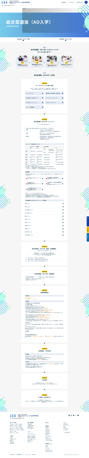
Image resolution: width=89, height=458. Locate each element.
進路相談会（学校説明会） (31, 436)
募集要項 (11, 440)
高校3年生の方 (47, 431)
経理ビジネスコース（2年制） (14, 432)
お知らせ (47, 422)
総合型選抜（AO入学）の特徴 (23, 39)
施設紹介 (46, 446)
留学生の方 (47, 434)
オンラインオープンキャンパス (32, 434)
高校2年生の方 (47, 430)
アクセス (72, 2)
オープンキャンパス (87, 221)
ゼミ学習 (46, 445)
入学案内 (11, 436)
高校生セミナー (87, 238)
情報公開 (33, 454)
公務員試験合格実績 (30, 425)
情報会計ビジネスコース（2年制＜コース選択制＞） (17, 429)
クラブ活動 (47, 449)
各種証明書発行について (20, 454)
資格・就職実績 (30, 422)
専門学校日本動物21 (43, 136)
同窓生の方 (47, 437)
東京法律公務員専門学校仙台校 (45, 134)
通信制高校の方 (47, 433)
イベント (29, 431)
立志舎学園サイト (12, 454)
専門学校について (48, 443)
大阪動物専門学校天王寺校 (44, 139)
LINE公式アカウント (66, 428)
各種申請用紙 (12, 443)
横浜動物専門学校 (57, 136)
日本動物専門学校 (50, 136)
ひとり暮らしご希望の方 (49, 440)
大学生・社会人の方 (48, 436)
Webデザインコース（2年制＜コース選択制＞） (17, 428)
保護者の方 (47, 427)
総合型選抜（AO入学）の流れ (65, 39)
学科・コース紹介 (13, 422)
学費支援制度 (12, 441)
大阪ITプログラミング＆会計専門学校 (19, 2)
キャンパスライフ (48, 448)
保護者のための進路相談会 (31, 437)
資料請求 (87, 230)
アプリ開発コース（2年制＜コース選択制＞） (16, 424)
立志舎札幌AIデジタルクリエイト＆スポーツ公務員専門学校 (49, 131)
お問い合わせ (80, 2)
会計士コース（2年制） (13, 431)
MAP (23, 418)
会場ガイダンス (30, 441)
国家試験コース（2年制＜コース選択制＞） (16, 425)
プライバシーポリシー (66, 425)
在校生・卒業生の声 (30, 428)
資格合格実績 (30, 424)
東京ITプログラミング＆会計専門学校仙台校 (47, 133)
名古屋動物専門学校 (43, 137)
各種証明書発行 (65, 424)
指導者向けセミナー (30, 440)
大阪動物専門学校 (50, 137)
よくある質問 (65, 429)
